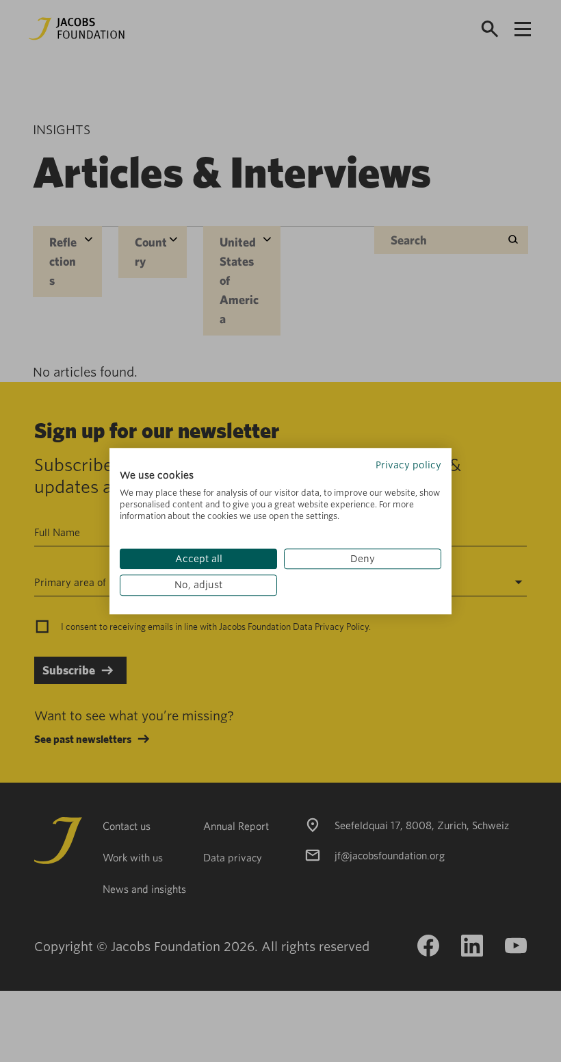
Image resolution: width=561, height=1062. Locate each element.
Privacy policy (408, 464)
